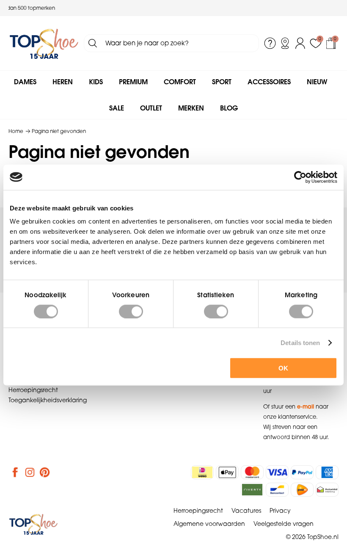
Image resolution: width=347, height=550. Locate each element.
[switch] (131, 311)
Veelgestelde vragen (283, 524)
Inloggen (300, 43)
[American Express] (327, 472)
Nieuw (317, 81)
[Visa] (277, 472)
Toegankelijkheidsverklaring (47, 400)
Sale (116, 108)
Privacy (280, 510)
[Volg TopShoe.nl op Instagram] (30, 472)
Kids (96, 81)
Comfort (180, 81)
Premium (133, 81)
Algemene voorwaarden (209, 524)
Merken (191, 108)
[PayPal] (302, 472)
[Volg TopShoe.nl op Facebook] (15, 472)
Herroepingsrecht (33, 390)
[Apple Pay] (227, 472)
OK (283, 368)
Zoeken (92, 43)
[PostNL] (302, 490)
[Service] (270, 43)
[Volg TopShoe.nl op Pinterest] (45, 472)
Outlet (151, 108)
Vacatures (246, 510)
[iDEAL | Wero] (202, 472)
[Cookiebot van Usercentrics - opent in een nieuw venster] (300, 177)
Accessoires (269, 81)
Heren (62, 81)
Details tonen (300, 342)
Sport (221, 81)
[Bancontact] (277, 490)
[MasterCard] (252, 472)
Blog (229, 108)
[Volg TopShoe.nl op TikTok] (59, 472)
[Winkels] (285, 43)
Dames (25, 81)
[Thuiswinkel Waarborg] (327, 490)
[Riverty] (252, 490)
